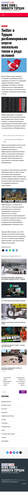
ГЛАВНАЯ (24, 483)
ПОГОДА (3, 419)
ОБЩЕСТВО (4, 26)
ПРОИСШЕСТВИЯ (5, 426)
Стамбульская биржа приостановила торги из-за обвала (7, 381)
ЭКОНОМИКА (4, 441)
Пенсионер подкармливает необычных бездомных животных (11, 368)
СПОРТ (3, 430)
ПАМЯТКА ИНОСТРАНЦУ (7, 416)
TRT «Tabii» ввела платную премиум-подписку (13, 300)
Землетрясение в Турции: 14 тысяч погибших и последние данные (20, 381)
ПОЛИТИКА (4, 423)
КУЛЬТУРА (4, 409)
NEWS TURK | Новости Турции (12, 7)
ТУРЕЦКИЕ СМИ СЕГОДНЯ (8, 434)
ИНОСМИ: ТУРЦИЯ (6, 405)
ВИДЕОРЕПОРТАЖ (6, 401)
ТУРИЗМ (3, 437)
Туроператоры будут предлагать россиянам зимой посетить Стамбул (13, 278)
